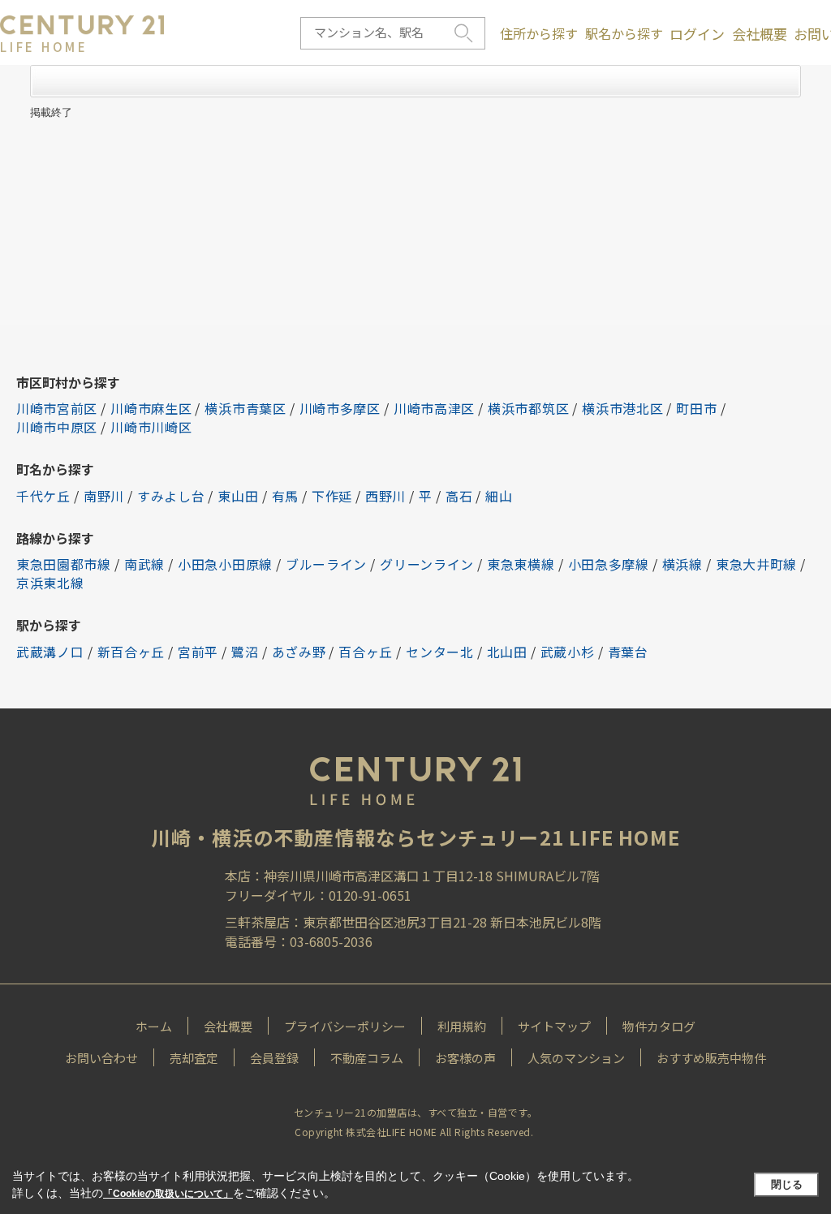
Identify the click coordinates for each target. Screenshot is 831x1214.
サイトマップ (554, 1026)
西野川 (385, 496)
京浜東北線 (50, 582)
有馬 (285, 496)
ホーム (154, 1026)
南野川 (104, 496)
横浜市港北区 (622, 408)
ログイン (697, 34)
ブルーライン (326, 564)
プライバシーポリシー (345, 1026)
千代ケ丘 (43, 496)
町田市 (696, 408)
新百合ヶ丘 (131, 651)
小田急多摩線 (608, 564)
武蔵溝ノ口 (50, 651)
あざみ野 (299, 651)
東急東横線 (521, 564)
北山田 (507, 651)
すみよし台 (171, 496)
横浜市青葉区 (245, 408)
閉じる (787, 1184)
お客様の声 (465, 1057)
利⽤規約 (461, 1026)
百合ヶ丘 (365, 651)
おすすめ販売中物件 (711, 1057)
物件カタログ (658, 1026)
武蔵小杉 (567, 651)
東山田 (237, 496)
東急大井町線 (756, 564)
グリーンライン (427, 564)
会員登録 (274, 1057)
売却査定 (194, 1057)
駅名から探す (624, 33)
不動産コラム (366, 1057)
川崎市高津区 (434, 408)
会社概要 (759, 34)
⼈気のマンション (576, 1057)
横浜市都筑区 (528, 408)
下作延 (332, 496)
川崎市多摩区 (340, 408)
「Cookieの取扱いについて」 (168, 1193)
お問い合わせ (101, 1057)
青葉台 (628, 651)
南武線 (144, 564)
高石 (459, 496)
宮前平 (198, 651)
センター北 (440, 651)
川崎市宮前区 (56, 408)
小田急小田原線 (225, 564)
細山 (498, 496)
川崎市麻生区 (151, 408)
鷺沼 (244, 651)
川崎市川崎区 (151, 427)
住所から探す (539, 33)
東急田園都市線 (63, 564)
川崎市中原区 (56, 427)
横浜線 (682, 564)
